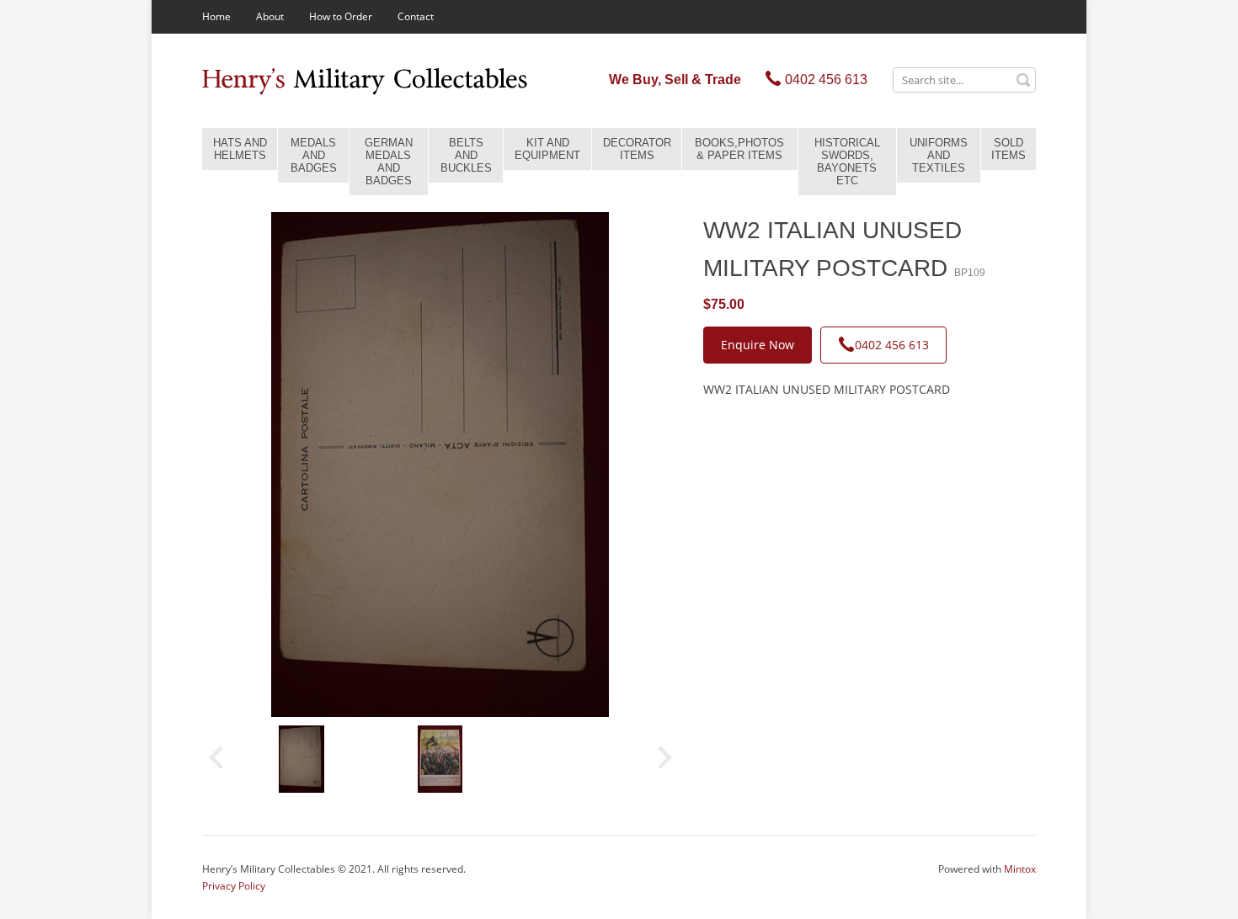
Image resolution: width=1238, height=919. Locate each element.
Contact (416, 16)
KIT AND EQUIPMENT (547, 149)
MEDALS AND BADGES (314, 155)
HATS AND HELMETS (240, 149)
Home (216, 16)
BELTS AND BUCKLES (466, 155)
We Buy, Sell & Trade (675, 79)
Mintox (1020, 869)
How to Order (340, 16)
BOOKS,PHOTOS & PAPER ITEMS (739, 149)
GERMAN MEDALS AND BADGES (389, 161)
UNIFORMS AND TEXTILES (939, 155)
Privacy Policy (233, 886)
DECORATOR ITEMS (637, 149)
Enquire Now (757, 345)
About (270, 16)
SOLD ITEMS (1008, 149)
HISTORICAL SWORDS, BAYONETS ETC (847, 161)
